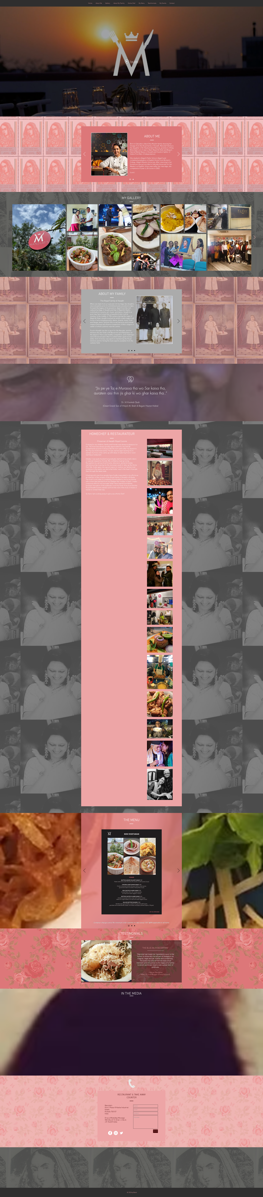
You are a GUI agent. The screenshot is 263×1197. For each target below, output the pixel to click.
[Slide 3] (134, 350)
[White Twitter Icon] (121, 1133)
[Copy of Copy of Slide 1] (134, 925)
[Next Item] (254, 237)
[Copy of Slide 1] (133, 179)
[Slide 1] (130, 179)
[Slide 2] (131, 350)
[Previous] (84, 154)
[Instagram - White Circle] (116, 1133)
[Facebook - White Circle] (110, 1133)
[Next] (179, 154)
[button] (97, 1062)
